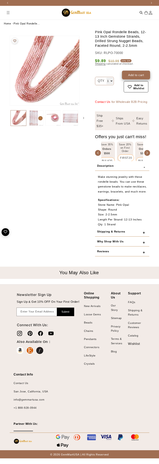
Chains (88, 330)
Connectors (91, 347)
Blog (114, 351)
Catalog (133, 335)
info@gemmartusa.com (29, 399)
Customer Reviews (134, 325)
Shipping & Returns (135, 312)
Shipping (100, 63)
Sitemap (116, 318)
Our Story (114, 307)
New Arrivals (92, 306)
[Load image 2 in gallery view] (36, 118)
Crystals (89, 363)
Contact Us (103, 101)
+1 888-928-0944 (25, 407)
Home (7, 23)
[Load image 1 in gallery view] (18, 118)
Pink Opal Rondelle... (23, 23)
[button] (8, 12)
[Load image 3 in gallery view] (53, 118)
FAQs (131, 302)
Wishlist (131, 343)
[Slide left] (6, 118)
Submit (65, 311)
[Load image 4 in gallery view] (70, 118)
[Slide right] (83, 118)
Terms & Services (116, 341)
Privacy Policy (116, 328)
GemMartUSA (70, 454)
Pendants (90, 339)
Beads (88, 322)
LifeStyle (89, 355)
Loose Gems (92, 314)
